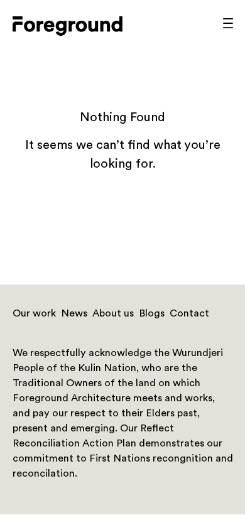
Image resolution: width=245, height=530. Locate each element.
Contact (189, 314)
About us (113, 314)
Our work (34, 314)
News (74, 314)
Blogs (152, 314)
